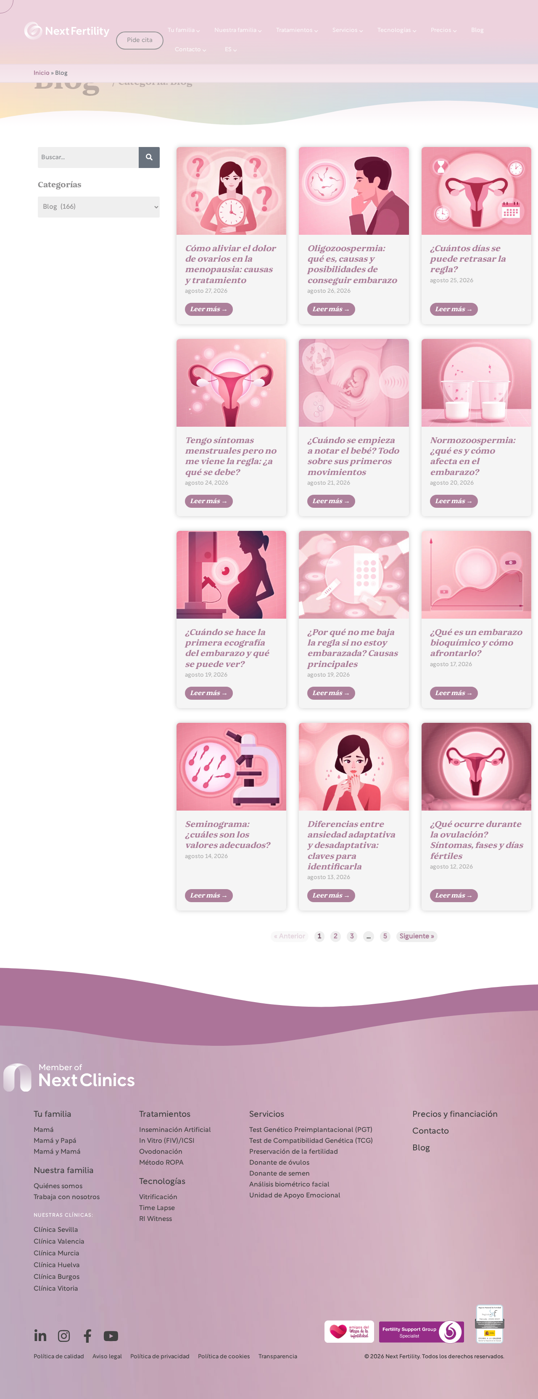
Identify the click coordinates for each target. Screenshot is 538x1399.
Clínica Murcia (56, 1254)
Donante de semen (279, 1174)
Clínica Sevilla (56, 1230)
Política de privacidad (160, 1357)
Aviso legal (107, 1357)
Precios (441, 30)
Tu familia (181, 30)
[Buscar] (149, 157)
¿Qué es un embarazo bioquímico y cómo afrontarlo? (476, 643)
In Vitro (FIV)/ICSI (167, 1141)
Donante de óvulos (279, 1163)
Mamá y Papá (55, 1141)
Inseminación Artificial (175, 1130)
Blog (477, 30)
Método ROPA (161, 1163)
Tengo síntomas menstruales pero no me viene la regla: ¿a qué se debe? (230, 456)
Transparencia (277, 1357)
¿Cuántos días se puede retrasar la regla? (468, 259)
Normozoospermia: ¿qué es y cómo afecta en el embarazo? (472, 456)
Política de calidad (59, 1357)
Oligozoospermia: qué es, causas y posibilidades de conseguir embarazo (352, 264)
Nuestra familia (235, 30)
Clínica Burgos (56, 1277)
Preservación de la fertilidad (293, 1152)
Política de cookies (224, 1357)
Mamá (44, 1130)
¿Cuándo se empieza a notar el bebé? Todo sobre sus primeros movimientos (353, 456)
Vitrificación (158, 1197)
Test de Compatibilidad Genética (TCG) (311, 1141)
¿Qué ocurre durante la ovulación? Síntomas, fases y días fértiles (476, 840)
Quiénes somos (58, 1186)
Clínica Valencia (59, 1242)
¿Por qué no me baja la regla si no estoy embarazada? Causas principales (352, 648)
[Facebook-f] (87, 1336)
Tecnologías (394, 30)
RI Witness (155, 1219)
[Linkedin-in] (40, 1336)
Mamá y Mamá (57, 1152)
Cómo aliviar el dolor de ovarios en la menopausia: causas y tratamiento (230, 264)
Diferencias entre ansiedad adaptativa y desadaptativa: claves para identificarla (351, 845)
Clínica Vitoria (56, 1289)
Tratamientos (294, 30)
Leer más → (209, 309)
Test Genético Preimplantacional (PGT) (310, 1130)
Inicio (42, 73)
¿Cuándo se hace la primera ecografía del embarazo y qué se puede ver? (227, 648)
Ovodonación (160, 1152)
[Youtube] (111, 1336)
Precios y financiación (455, 1114)
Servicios (345, 30)
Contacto (188, 49)
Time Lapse (157, 1208)
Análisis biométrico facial (289, 1185)
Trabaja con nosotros (67, 1197)
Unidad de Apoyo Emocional (294, 1196)
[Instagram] (64, 1336)
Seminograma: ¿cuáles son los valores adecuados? (227, 834)
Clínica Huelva (57, 1265)
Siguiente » (417, 937)
